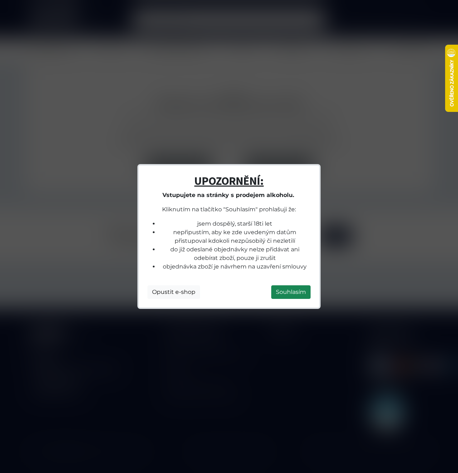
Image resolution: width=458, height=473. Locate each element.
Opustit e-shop (173, 292)
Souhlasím (291, 292)
